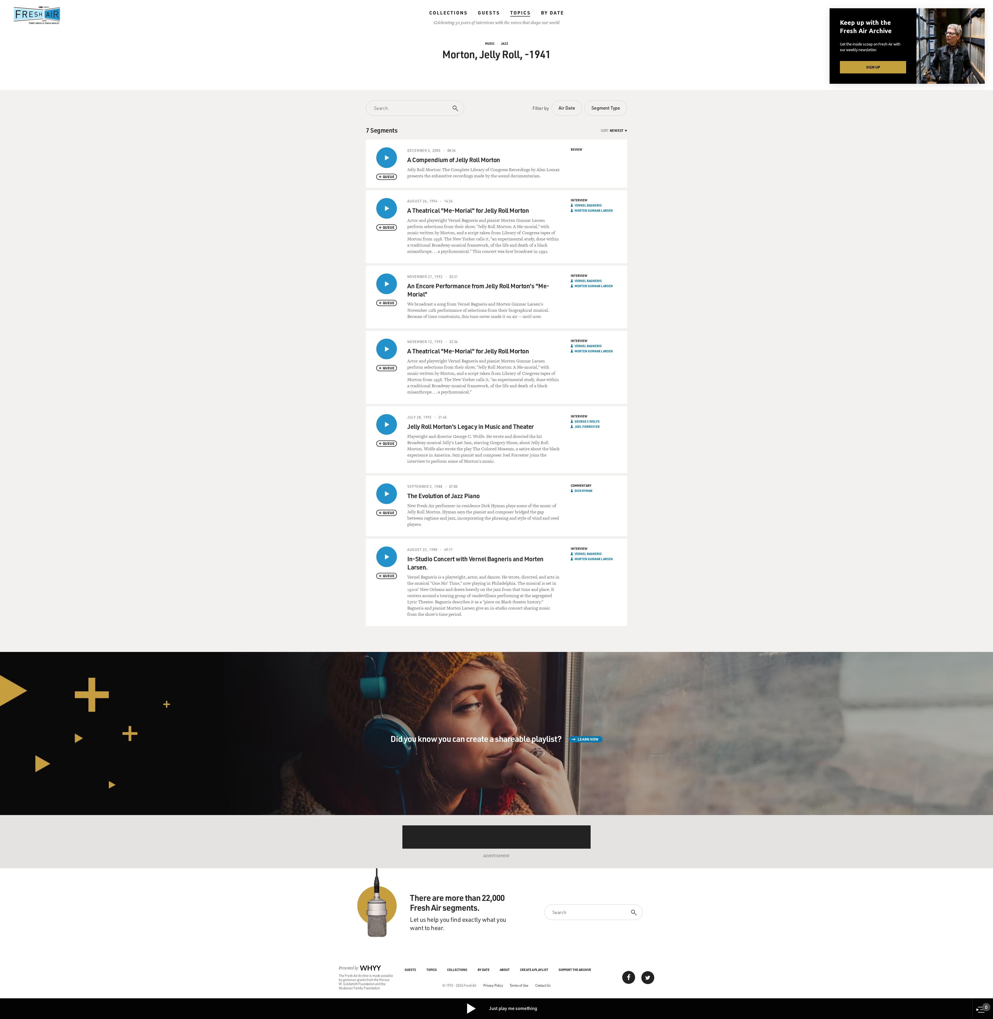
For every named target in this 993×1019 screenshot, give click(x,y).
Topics (520, 13)
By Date (552, 13)
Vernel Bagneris (588, 205)
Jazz (504, 43)
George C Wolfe (587, 421)
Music (489, 43)
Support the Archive (575, 970)
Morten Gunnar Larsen (594, 210)
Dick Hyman (583, 491)
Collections (448, 13)
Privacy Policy (493, 985)
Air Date (567, 108)
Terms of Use (519, 985)
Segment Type (605, 108)
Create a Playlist (534, 970)
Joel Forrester (587, 426)
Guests (489, 13)
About (505, 970)
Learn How (588, 739)
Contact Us (543, 985)
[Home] (37, 15)
